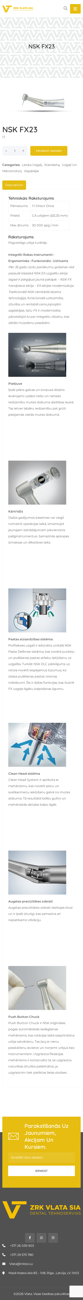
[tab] (14, 185)
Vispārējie (31, 171)
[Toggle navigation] (75, 9)
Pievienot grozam (49, 150)
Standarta (51, 165)
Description (14, 185)
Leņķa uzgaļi (32, 165)
